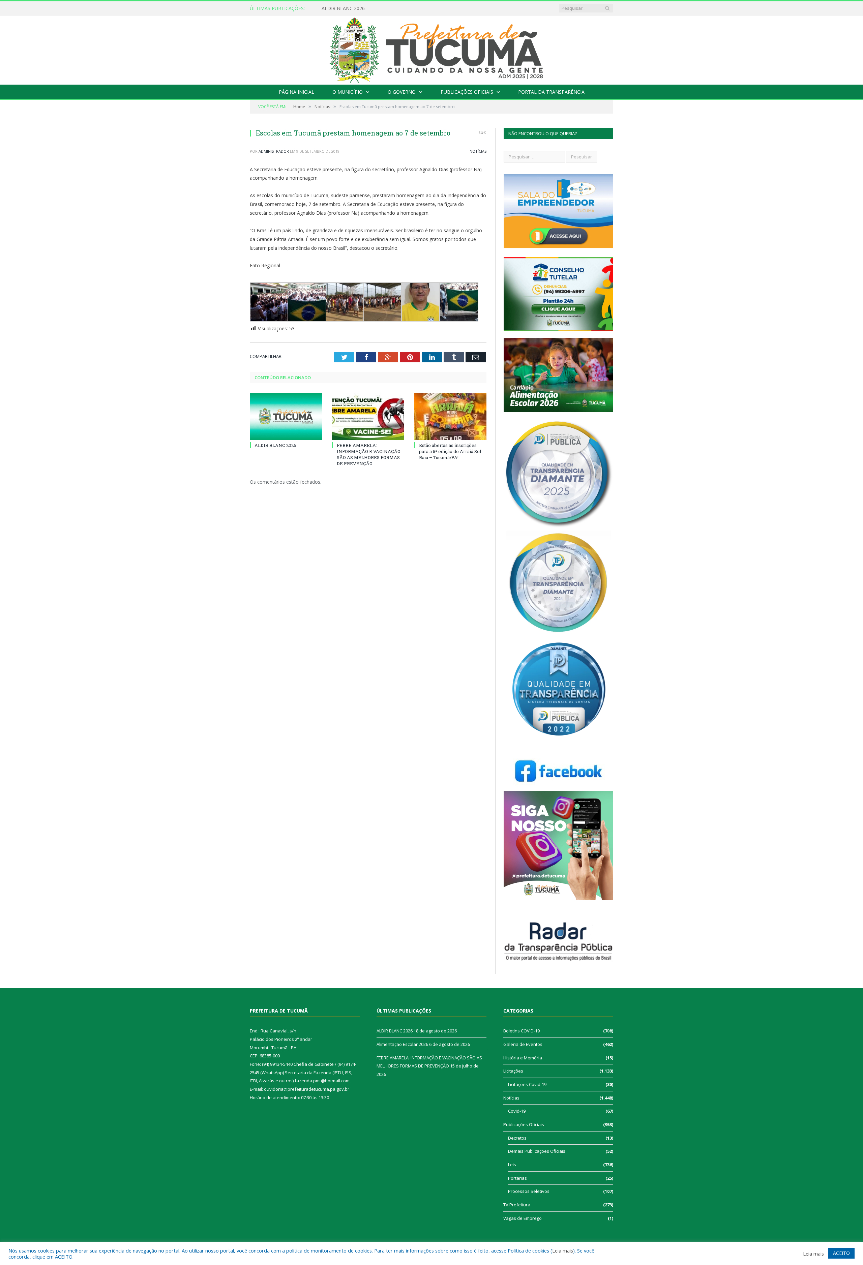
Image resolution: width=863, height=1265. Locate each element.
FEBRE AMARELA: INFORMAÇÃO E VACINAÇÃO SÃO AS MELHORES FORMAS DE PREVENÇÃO (368, 454)
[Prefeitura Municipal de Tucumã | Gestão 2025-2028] (432, 48)
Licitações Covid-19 (527, 1084)
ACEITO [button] (841, 1253)
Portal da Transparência (551, 92)
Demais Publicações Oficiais (536, 1151)
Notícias (478, 151)
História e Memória (522, 1058)
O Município (347, 92)
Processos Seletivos (528, 1191)
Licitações (513, 1071)
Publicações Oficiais (467, 92)
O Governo (402, 92)
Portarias (517, 1178)
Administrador (274, 151)
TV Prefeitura (516, 1205)
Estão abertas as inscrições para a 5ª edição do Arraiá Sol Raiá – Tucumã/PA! (450, 451)
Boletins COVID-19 (521, 1031)
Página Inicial (296, 92)
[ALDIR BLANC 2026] (286, 416)
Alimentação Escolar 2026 (350, 8)
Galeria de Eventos (522, 1044)
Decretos (517, 1138)
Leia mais (562, 1250)
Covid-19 (517, 1111)
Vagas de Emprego (522, 1218)
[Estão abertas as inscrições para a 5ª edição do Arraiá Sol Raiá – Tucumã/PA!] (450, 416)
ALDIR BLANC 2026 (275, 445)
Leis (512, 1165)
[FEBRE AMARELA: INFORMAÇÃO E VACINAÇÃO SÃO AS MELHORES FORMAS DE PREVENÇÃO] (368, 416)
